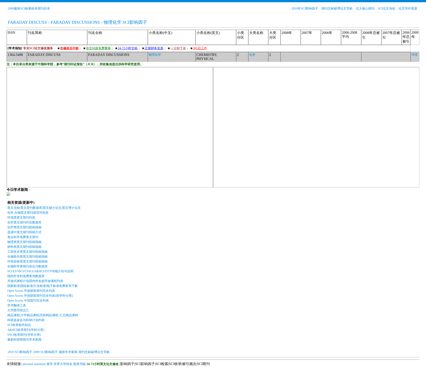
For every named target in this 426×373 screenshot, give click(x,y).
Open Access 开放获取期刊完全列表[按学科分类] (40, 295)
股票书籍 (79, 364)
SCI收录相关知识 (19, 325)
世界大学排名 (63, 364)
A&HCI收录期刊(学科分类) (25, 330)
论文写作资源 (407, 8)
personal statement (34, 364)
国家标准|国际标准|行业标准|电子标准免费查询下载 (42, 286)
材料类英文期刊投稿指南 (24, 247)
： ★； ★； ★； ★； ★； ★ (107, 48)
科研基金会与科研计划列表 (26, 320)
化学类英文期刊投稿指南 (24, 227)
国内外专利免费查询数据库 (26, 276)
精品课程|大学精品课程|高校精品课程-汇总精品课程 (42, 315)
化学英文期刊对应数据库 (24, 222)
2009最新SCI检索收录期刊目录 (29, 8)
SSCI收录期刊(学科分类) (24, 334)
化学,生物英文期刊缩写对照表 (28, 212)
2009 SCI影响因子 (45, 352)
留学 (50, 364)
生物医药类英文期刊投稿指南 (27, 256)
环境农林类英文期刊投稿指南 (27, 261)
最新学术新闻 (68, 352)
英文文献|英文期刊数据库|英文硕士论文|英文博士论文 (44, 207)
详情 (414, 54)
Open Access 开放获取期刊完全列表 (31, 290)
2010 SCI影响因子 (20, 352)
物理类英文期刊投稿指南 (24, 242)
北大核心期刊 (365, 8)
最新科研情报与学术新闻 (24, 339)
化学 (252, 54)
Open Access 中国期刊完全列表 (28, 300)
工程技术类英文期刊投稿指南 (27, 251)
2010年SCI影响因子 (305, 8)
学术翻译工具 (16, 305)
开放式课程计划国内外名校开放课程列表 (35, 281)
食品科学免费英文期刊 (22, 237)
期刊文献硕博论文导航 (337, 8)
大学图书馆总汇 (18, 310)
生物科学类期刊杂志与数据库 (27, 266)
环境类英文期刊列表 (21, 217)
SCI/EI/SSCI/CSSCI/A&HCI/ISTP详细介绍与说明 (40, 271)
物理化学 (155, 54)
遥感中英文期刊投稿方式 (24, 232)
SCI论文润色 (386, 8)
